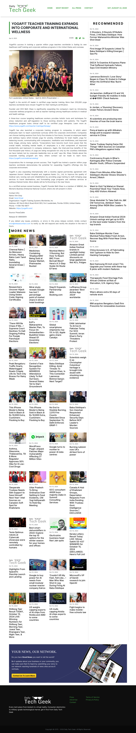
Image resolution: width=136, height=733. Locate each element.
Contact (73, 702)
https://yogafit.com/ (24, 208)
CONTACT (88, 8)
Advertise (73, 700)
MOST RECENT (62, 8)
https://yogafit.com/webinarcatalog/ (23, 158)
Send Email (18, 198)
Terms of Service (92, 697)
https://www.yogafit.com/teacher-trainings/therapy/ (30, 126)
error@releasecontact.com (19, 223)
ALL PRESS (76, 8)
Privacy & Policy (92, 700)
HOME (50, 8)
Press (72, 697)
